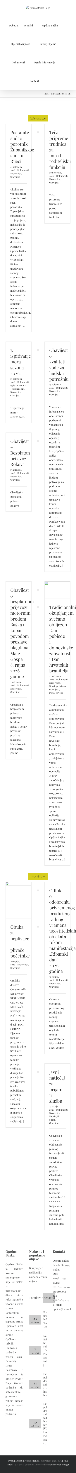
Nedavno (49, 1298)
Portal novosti (56, 692)
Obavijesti (15, 176)
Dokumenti (56, 93)
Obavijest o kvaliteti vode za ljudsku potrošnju (59, 364)
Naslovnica (15, 173)
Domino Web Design (58, 1464)
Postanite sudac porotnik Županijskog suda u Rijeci (22, 146)
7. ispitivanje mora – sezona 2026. (20, 361)
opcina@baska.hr (63, 1309)
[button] (45, 81)
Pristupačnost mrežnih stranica (23, 1460)
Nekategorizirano (58, 686)
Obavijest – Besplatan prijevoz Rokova (20, 452)
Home (46, 93)
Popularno (36, 1298)
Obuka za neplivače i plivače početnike (20, 941)
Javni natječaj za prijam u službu (57, 1086)
